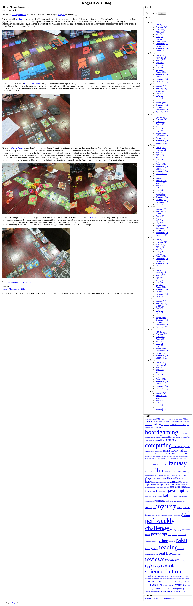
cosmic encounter (155, 451)
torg (170, 585)
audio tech (179, 425)
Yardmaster (20, 19)
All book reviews (152, 598)
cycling (151, 453)
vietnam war (164, 589)
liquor (151, 501)
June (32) (159, 36)
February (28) (161, 58)
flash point (182, 472)
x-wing (175, 591)
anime (157, 424)
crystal (178, 450)
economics (158, 456)
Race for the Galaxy (32, 84)
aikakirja (181, 421)
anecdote (186, 421)
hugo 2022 (185, 484)
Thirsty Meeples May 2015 (13, 289)
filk (151, 472)
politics (147, 535)
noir (184, 508)
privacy (180, 535)
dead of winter (157, 453)
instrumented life (162, 491)
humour (188, 487)
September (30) (162, 74)
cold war (162, 440)
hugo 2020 (172, 485)
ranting (148, 548)
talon (146, 582)
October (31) (161, 46)
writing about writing (164, 591)
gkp (184, 475)
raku (181, 539)
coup (161, 451)
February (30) (161, 27)
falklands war (156, 464)
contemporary (179, 446)
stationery (159, 578)
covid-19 (166, 451)
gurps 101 (155, 478)
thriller (157, 585)
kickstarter (159, 496)
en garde (164, 456)
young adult (183, 591)
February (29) (161, 88)
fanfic (166, 464)
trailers (179, 585)
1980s (169, 419)
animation (148, 425)
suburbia (175, 578)
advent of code (164, 421)
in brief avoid (151, 491)
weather (186, 589)
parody (171, 515)
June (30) (159, 67)
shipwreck (167, 576)
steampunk (166, 578)
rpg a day (182, 561)
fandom (163, 464)
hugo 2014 (170, 482)
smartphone (180, 576)
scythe (183, 573)
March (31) (160, 60)
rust (164, 565)
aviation (184, 425)
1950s (158, 419)
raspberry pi (155, 549)
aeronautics (174, 421)
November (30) (162, 48)
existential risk (149, 464)
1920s (146, 419)
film (158, 470)
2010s (180, 419)
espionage (169, 456)
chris (174, 437)
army (162, 425)
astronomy (167, 425)
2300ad (185, 419)
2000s (177, 419)
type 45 (153, 589)
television (154, 581)
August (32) (161, 41)
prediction (174, 535)
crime (172, 451)
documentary (179, 453)
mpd (184, 501)
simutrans (173, 576)
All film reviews (167, 598)
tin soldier (165, 585)
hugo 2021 (179, 484)
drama (185, 453)
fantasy (178, 463)
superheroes (181, 578)
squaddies (154, 578)
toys (172, 585)
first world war (173, 472)
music (154, 508)
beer (163, 427)
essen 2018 (151, 458)
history (179, 478)
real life (165, 553)
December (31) (162, 51)
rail (175, 541)
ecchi (154, 456)
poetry (188, 529)
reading (168, 547)
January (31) (161, 86)
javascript (176, 490)
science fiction (163, 571)
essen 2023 (170, 458)
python (162, 540)
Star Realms (91, 217)
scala (171, 565)
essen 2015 (175, 456)
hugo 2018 (156, 484)
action (156, 421)
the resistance (166, 582)
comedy (171, 439)
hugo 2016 (185, 482)
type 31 (149, 589)
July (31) (159, 69)
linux (147, 501)
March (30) (160, 244)
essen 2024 (176, 458)
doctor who (170, 453)
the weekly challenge (176, 582)
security (162, 576)
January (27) (161, 25)
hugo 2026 (166, 487)
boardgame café (19, 15)
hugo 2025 (160, 487)
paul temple (177, 515)
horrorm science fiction (159, 482)
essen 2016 (182, 456)
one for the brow (156, 515)
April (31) (160, 32)
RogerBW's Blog (96, 3)
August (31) (161, 103)
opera (167, 515)
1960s (162, 419)
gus (159, 478)
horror (149, 481)
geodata (178, 475)
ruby (157, 565)
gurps (148, 478)
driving (147, 456)
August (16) (161, 410)
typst (158, 588)
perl (185, 513)
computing (158, 445)
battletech (153, 427)
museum (148, 508)
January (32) (161, 55)
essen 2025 (183, 458)
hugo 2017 (149, 485)
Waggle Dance (17, 148)
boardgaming (12, 282)
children (169, 437)
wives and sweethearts (151, 591)
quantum (171, 541)
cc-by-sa (61, 15)
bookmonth (152, 437)
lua (166, 500)
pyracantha (153, 541)
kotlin (168, 495)
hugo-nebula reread (178, 487)
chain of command (161, 437)
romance (172, 560)
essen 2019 (157, 458)
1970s (166, 419)
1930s (150, 419)
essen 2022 (164, 458)
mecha (171, 501)
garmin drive (157, 475)
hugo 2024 (154, 487)
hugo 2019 (163, 485)
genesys (167, 475)
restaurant (174, 554)
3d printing (149, 421)
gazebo (163, 475)
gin (181, 475)
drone (150, 456)
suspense (187, 578)
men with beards (178, 501)
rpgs (148, 565)
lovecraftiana (158, 501)
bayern (158, 427)
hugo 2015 (178, 482)
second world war (152, 576)
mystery (166, 506)
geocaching (173, 475)
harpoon (164, 478)
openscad (163, 515)
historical (171, 478)
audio (173, 424)
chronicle (178, 437)
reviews (155, 559)
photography (175, 529)
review (179, 554)
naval (179, 507)
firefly (166, 472)
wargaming (178, 588)
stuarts (171, 578)
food (152, 475)
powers (169, 535)
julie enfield (153, 496)
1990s (173, 419)
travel (185, 585)
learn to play (176, 496)
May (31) (159, 34)
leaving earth (183, 496)
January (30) (161, 393)
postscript (159, 533)
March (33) (160, 29)
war (170, 588)
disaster (163, 453)
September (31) (162, 44)
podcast (184, 529)
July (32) (159, 39)
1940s (154, 419)
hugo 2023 (148, 487)
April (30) (160, 62)
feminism (147, 472)
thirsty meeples (25, 282)
